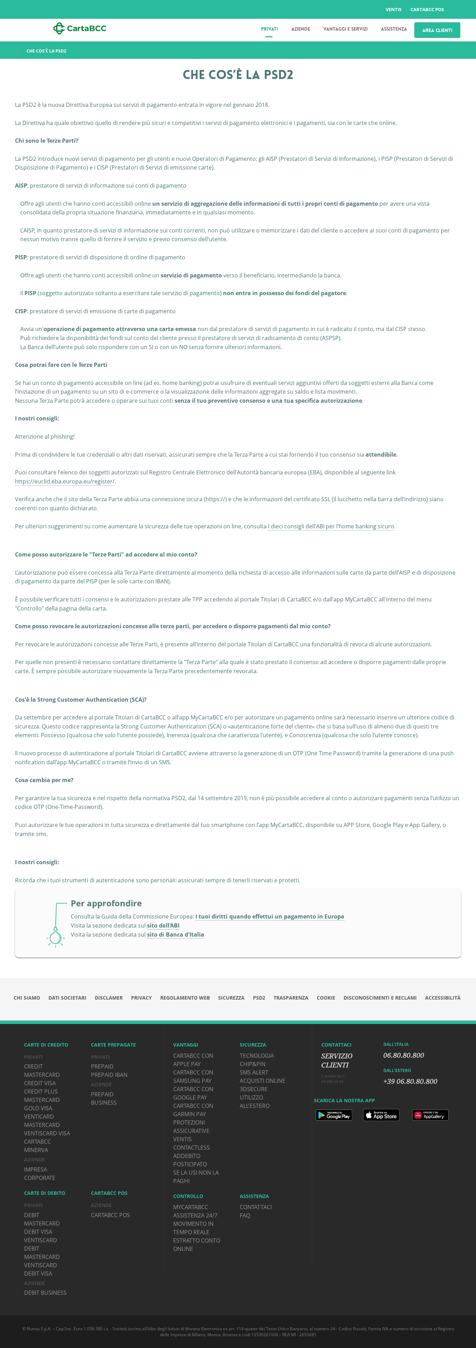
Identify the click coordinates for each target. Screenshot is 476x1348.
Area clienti (437, 30)
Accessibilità (443, 997)
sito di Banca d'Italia (175, 934)
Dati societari (67, 997)
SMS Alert (254, 1072)
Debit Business (45, 1292)
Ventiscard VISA (47, 1133)
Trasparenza (291, 997)
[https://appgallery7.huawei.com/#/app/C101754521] (430, 1114)
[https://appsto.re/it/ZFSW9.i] (382, 1114)
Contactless (191, 1147)
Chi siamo (27, 997)
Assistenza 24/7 (195, 1215)
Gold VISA (38, 1108)
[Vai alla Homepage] (80, 27)
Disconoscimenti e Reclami (380, 997)
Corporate (39, 1178)
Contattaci (256, 1207)
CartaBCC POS (427, 9)
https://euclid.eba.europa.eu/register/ (65, 481)
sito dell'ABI (163, 925)
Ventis (393, 9)
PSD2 (259, 997)
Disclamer (109, 997)
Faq (245, 1215)
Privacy (141, 997)
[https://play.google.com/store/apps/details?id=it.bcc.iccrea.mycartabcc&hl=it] (334, 1114)
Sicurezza (231, 997)
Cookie (326, 997)
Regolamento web (185, 997)
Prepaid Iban (109, 1075)
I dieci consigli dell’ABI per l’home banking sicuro (331, 526)
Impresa (35, 1169)
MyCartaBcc (190, 1207)
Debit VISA (38, 1232)
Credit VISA (40, 1083)
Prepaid (102, 1066)
